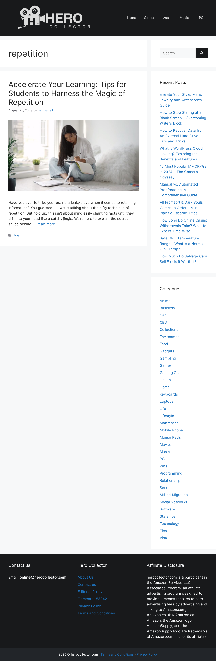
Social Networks (173, 502)
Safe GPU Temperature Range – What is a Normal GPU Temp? (182, 243)
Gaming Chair (171, 373)
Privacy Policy (89, 606)
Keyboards (169, 394)
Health (165, 380)
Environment (170, 337)
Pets (163, 466)
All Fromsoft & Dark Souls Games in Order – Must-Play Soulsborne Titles (181, 207)
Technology (169, 523)
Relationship (170, 480)
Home (131, 18)
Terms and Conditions (96, 613)
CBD (163, 322)
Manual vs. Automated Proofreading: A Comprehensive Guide (179, 189)
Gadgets (167, 351)
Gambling (168, 358)
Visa (163, 538)
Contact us (87, 584)
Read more (45, 224)
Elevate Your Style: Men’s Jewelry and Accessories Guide (181, 99)
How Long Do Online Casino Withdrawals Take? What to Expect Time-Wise (183, 225)
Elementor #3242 (92, 599)
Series (149, 18)
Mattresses (169, 423)
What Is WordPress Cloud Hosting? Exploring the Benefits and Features (181, 153)
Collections (169, 329)
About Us (86, 577)
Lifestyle (167, 416)
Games (166, 365)
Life (163, 408)
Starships (168, 516)
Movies (185, 18)
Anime (165, 301)
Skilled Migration (174, 495)
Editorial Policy (90, 592)
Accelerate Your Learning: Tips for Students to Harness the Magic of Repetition (67, 93)
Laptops (166, 401)
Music (166, 18)
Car (163, 315)
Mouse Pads (170, 437)
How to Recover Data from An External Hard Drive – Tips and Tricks (182, 135)
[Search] (202, 53)
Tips (16, 235)
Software (167, 509)
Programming (171, 473)
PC (201, 18)
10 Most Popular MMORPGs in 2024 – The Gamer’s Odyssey (183, 171)
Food (164, 344)
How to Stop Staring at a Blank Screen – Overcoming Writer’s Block (183, 117)
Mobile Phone (171, 430)
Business (167, 308)
